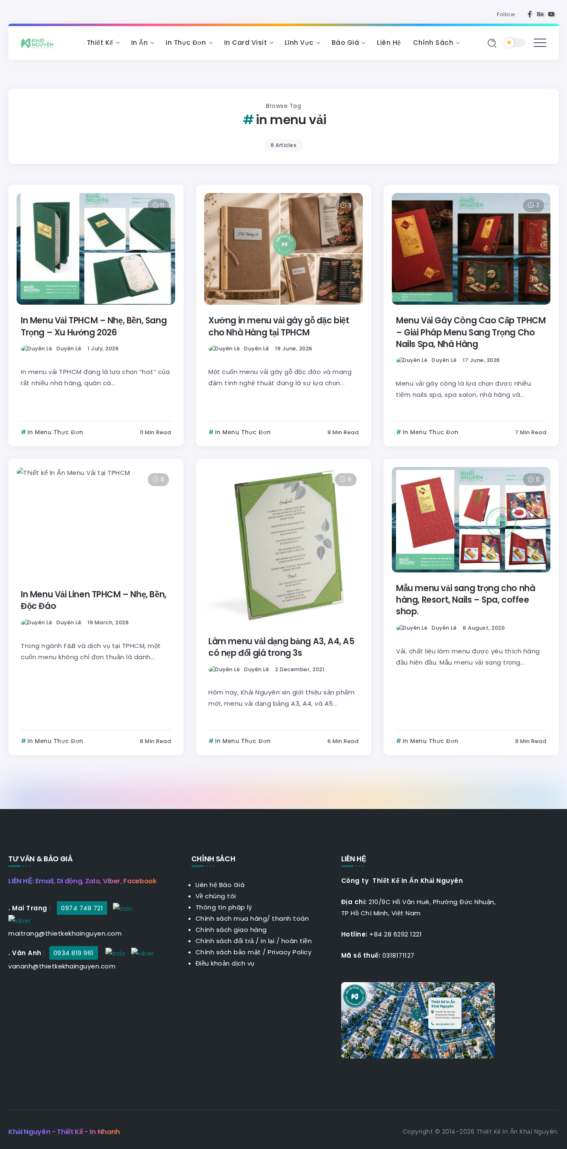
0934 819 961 (74, 953)
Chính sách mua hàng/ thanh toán (252, 918)
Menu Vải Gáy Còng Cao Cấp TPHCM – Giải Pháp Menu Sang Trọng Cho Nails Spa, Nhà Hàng (470, 332)
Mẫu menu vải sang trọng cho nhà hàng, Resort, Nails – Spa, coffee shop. (465, 600)
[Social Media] (529, 14)
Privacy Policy (289, 952)
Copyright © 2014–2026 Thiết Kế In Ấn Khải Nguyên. (481, 1131)
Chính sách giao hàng (231, 929)
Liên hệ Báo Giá (220, 884)
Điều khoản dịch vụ (225, 963)
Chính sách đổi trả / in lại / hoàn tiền (254, 940)
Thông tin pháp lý (224, 907)
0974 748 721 (82, 908)
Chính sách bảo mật (228, 952)
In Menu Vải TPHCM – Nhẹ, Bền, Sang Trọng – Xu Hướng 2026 (93, 326)
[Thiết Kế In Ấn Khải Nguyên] (39, 42)
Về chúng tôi (216, 896)
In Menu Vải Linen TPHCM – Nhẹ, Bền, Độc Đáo (93, 600)
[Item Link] (96, 249)
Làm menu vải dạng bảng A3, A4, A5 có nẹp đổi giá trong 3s (281, 647)
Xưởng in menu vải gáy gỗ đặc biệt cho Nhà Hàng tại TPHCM (278, 326)
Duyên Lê (68, 348)
